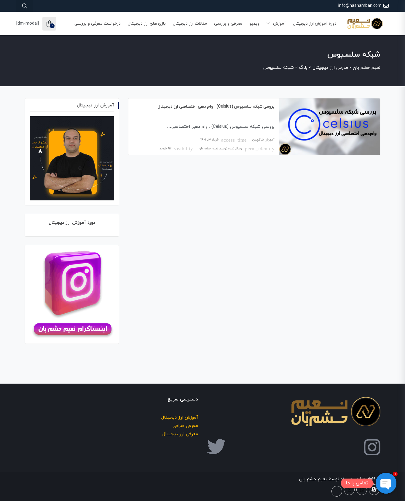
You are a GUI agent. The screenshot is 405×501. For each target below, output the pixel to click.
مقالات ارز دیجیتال (190, 23)
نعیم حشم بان (208, 148)
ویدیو (254, 23)
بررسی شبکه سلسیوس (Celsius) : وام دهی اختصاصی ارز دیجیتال (216, 106)
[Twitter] (361, 489)
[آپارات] (374, 489)
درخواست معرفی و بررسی (97, 23)
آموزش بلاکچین (263, 139)
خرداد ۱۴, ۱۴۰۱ (209, 139)
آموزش (279, 23)
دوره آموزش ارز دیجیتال (315, 23)
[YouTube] (336, 491)
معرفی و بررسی (228, 23)
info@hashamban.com (360, 6)
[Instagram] (349, 489)
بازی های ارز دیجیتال (147, 23)
